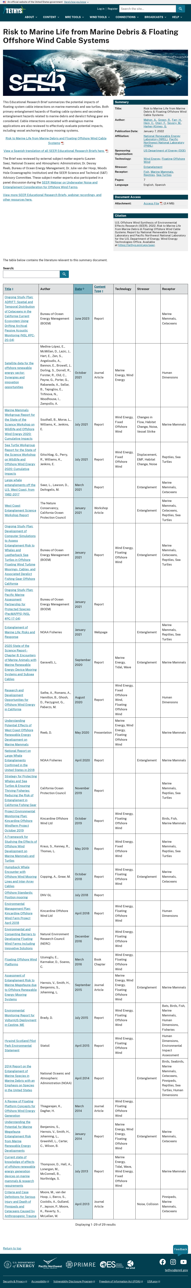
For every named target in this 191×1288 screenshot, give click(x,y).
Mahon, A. (150, 119)
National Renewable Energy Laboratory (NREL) (162, 137)
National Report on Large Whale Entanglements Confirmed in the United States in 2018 (20, 760)
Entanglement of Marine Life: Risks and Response (20, 632)
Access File (151, 203)
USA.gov (152, 1281)
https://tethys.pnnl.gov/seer (136, 245)
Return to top (12, 1248)
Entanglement (153, 166)
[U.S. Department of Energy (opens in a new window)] (19, 1265)
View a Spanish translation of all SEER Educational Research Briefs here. (54, 151)
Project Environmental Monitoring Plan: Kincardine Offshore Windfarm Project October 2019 (20, 821)
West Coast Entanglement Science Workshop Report (20, 510)
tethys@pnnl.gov (176, 1270)
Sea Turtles (164, 174)
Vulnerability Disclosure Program (73, 1281)
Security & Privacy (14, 1281)
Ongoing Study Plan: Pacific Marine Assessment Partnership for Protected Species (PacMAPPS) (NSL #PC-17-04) (19, 604)
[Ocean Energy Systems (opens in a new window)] (112, 1265)
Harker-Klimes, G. (155, 126)
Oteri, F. (160, 123)
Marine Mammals (162, 171)
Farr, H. (176, 119)
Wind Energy (152, 158)
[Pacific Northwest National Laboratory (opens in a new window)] (49, 1265)
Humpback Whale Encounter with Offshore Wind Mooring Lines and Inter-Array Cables (21, 876)
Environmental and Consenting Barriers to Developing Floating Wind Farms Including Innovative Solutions (20, 939)
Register (113, 8)
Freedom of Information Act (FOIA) (119, 1281)
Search (8, 268)
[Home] (14, 9)
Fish (146, 171)
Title (8, 289)
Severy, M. (174, 123)
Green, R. (164, 119)
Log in (100, 8)
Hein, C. (149, 123)
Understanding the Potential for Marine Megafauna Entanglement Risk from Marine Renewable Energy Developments (18, 1136)
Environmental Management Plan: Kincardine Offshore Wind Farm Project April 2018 (18, 913)
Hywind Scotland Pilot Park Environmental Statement (20, 1045)
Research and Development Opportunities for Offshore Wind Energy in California (20, 700)
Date (80, 289)
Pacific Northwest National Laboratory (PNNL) (164, 142)
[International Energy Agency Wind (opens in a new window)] (130, 1265)
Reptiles (149, 174)
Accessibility (38, 1281)
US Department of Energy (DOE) (165, 150)
